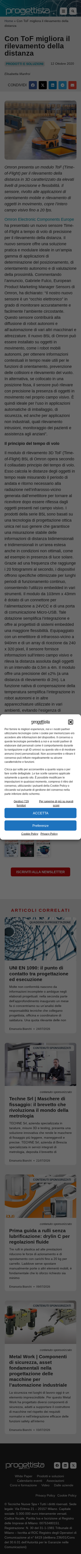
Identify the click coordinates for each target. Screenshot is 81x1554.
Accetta (40, 813)
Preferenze (40, 825)
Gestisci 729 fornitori (21, 803)
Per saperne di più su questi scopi (56, 803)
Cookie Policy (29, 833)
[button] (70, 722)
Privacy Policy (49, 833)
